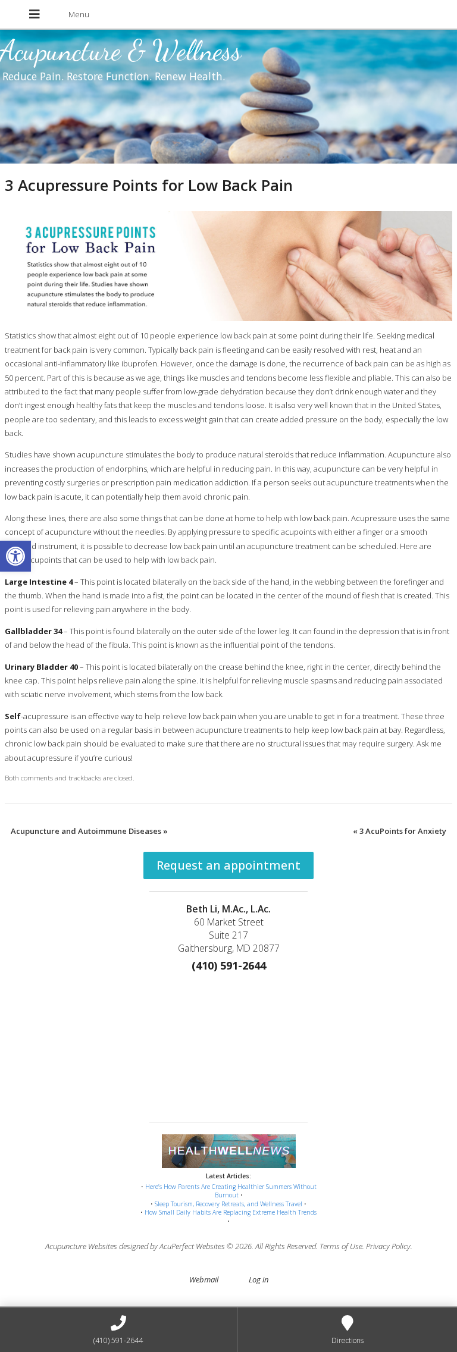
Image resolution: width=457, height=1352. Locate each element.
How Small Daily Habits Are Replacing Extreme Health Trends (231, 1212)
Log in (258, 1279)
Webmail (203, 1279)
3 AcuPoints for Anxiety (399, 831)
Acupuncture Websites (81, 1246)
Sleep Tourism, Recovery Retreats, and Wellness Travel (228, 1204)
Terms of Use (341, 1246)
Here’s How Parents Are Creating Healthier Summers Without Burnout (231, 1191)
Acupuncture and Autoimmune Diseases (89, 831)
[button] (15, 556)
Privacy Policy (388, 1246)
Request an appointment (228, 865)
